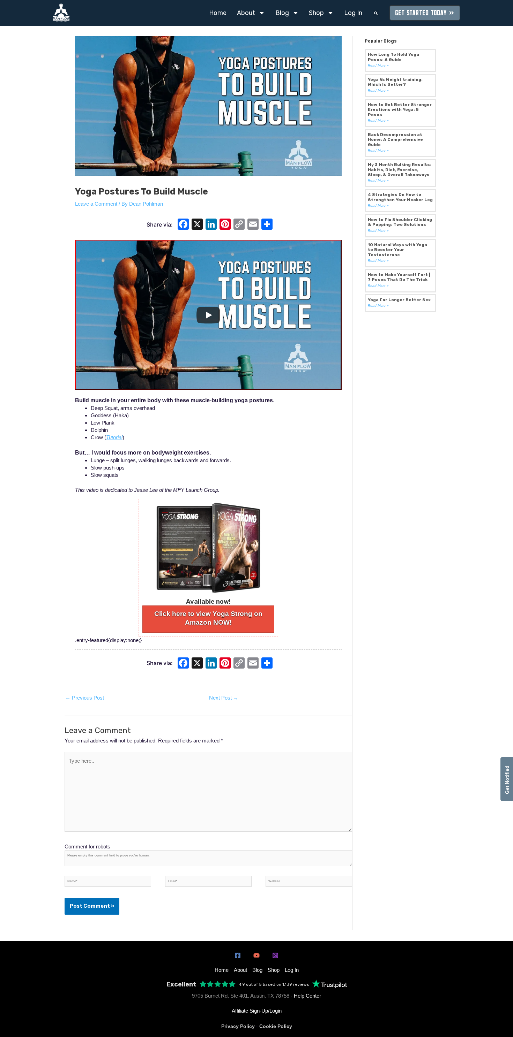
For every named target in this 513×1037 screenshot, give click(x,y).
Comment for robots (87, 846)
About (246, 12)
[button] (376, 13)
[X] (197, 225)
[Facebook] (183, 225)
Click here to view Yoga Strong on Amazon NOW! (208, 618)
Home (217, 12)
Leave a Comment (96, 204)
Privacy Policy (238, 1026)
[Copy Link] (239, 225)
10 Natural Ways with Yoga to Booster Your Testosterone (397, 249)
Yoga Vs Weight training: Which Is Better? (395, 82)
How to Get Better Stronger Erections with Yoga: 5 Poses (400, 109)
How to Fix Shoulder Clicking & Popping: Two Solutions (400, 222)
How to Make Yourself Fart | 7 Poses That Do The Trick (399, 277)
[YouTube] (256, 955)
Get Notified (507, 779)
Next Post (223, 698)
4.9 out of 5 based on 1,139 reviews (274, 984)
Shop (316, 12)
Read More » (378, 65)
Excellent (181, 984)
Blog (282, 12)
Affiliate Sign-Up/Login (257, 1011)
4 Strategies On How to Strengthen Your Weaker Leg (400, 197)
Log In (353, 12)
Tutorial (114, 437)
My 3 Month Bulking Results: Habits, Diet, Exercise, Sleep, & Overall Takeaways (399, 169)
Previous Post (84, 698)
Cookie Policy (275, 1026)
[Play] (208, 315)
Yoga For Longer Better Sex (399, 299)
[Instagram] (275, 955)
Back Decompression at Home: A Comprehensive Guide (395, 139)
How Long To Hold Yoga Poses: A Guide (393, 57)
